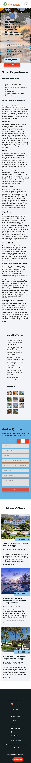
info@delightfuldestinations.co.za (15, 744)
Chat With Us (18, 759)
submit (15, 489)
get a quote (12, 64)
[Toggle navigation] (26, 3)
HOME (15, 713)
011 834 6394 (15, 747)
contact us (15, 720)
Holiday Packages (15, 716)
